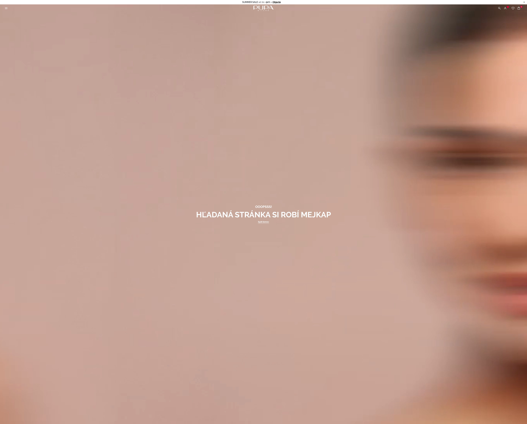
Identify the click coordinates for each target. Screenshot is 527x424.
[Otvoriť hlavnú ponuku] (6, 8)
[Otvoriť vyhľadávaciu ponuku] (499, 8)
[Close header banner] (524, 2)
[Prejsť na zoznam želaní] (513, 8)
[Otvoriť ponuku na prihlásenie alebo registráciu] (506, 8)
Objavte (277, 2)
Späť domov (263, 222)
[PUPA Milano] (263, 8)
